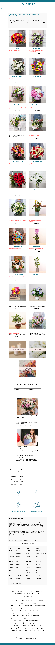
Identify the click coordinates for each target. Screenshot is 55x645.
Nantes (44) (26, 591)
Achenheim (11, 547)
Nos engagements (19, 638)
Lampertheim (13, 482)
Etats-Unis (13, 610)
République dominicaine (40, 623)
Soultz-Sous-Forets (39, 562)
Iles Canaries (43, 612)
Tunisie (20, 630)
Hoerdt (17, 561)
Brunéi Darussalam (25, 605)
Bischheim (11, 555)
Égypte (17, 608)
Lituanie (17, 617)
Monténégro (39, 618)
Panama (21, 622)
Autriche (14, 603)
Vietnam (26, 632)
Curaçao (42, 607)
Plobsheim (28, 572)
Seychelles (41, 627)
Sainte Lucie (36, 627)
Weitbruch (38, 573)
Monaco (34, 618)
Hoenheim (25, 11)
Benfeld (10, 550)
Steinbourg (38, 564)
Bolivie (42, 603)
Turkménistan (25, 630)
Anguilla (11, 602)
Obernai (27, 564)
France (16, 11)
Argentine (31, 602)
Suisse (30, 628)
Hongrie (21, 612)
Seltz (37, 556)
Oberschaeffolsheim (30, 566)
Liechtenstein (12, 617)
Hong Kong (17, 612)
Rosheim (27, 580)
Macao (27, 617)
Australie (43, 602)
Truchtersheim (38, 567)
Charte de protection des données (31, 639)
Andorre (32, 600)
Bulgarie (31, 605)
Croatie (35, 607)
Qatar (34, 623)
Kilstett (17, 572)
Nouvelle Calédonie (29, 620)
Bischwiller (11, 558)
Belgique (37, 603)
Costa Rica (31, 607)
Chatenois (11, 564)
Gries (16, 550)
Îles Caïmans (37, 612)
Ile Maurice (26, 612)
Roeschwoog (28, 578)
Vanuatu (42, 630)
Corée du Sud (25, 607)
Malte (44, 617)
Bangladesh (33, 603)
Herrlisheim (18, 556)
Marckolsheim (18, 583)
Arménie (35, 602)
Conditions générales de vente (31, 638)
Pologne (12, 623)
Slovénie (17, 628)
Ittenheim (17, 569)
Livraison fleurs (11, 11)
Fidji (17, 610)
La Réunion (33, 615)
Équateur (34, 608)
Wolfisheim (22, 478)
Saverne (27, 583)
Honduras (12, 612)
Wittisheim (38, 580)
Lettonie (37, 615)
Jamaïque (34, 613)
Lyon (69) (14, 591)
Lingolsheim (22, 479)
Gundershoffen (18, 553)
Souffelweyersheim (15, 476)
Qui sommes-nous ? (19, 637)
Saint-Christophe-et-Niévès (31, 625)
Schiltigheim (13, 475)
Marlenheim (28, 547)
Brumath (10, 562)
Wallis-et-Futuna (32, 632)
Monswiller (28, 553)
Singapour (13, 628)
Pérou (39, 622)
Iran (24, 613)
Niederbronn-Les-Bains (30, 559)
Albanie (23, 600)
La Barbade (28, 615)
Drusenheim (11, 569)
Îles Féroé (13, 613)
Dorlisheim (11, 567)
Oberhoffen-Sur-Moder (30, 562)
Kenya (14, 615)
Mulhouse (22, 482)
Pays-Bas (35, 622)
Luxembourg (23, 617)
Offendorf (28, 567)
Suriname (34, 628)
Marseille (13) (20, 591)
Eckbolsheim (22, 476)
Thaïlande (42, 628)
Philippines (43, 622)
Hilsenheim (18, 558)
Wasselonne (38, 572)
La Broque (17, 573)
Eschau (10, 578)
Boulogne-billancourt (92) (22, 590)
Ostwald (21, 481)
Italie (31, 613)
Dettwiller (11, 566)
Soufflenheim (38, 561)
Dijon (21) (35, 590)
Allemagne (27, 600)
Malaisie (40, 617)
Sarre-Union (28, 581)
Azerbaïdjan (19, 603)
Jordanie (42, 613)
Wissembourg (38, 578)
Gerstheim (17, 547)
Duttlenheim (11, 570)
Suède (26, 628)
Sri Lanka (22, 628)
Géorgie (25, 610)
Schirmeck (38, 550)
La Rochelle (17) (40, 590)
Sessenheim (38, 558)
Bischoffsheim (12, 556)
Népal (43, 618)
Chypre (16, 607)
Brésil (20, 605)
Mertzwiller (28, 550)
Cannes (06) (30, 590)
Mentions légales (28, 637)
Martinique (16, 618)
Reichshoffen (28, 573)
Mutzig (27, 558)
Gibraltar (29, 610)
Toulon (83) (25, 593)
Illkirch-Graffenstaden (20, 566)
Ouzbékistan (12, 622)
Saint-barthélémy (22, 625)
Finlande (21, 610)
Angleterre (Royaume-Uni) (39, 600)
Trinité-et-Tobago (14, 630)
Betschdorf (11, 553)
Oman (42, 620)
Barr (10, 548)
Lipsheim (17, 581)
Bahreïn (28, 603)
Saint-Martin (39, 625)
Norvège (22, 620)
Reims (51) (40, 591)
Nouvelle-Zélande (36, 620)
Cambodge (36, 605)
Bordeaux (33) (14, 590)
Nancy (21, 484)
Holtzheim (17, 562)
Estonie (43, 608)
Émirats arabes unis (28, 608)
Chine (12, 607)
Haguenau (17, 555)
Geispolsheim (11, 583)
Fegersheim (11, 580)
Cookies (27, 641)
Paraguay (25, 622)
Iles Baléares (32, 612)
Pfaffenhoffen (28, 570)
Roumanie (16, 625)
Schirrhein (38, 551)
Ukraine (34, 630)
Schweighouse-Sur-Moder (41, 553)
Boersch (10, 559)
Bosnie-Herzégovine (14, 605)
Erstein (10, 577)
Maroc (12, 618)
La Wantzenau (18, 575)
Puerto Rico (30, 623)
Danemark (12, 608)
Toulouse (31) (30, 593)
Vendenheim (22, 475)
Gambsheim (11, 581)
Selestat (37, 555)
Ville (36, 570)
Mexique (25, 618)
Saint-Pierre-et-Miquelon (16, 627)
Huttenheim (18, 564)
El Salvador (21, 608)
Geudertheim (18, 548)
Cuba (39, 607)
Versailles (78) (36, 593)
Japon (39, 613)
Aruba (40, 602)
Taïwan (38, 628)
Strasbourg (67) (19, 593)
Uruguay (38, 630)
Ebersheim (11, 572)
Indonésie (20, 613)
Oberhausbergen (14, 481)
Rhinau (27, 577)
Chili (44, 605)
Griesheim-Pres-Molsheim (20, 551)
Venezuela (22, 632)
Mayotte (21, 618)
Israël (28, 613)
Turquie (30, 630)
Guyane (42, 610)
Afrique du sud (17, 600)
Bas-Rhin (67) (20, 11)
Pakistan (17, 622)
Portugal (24, 623)
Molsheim (28, 551)
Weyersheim (38, 575)
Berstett (10, 551)
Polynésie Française (18, 623)
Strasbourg (13, 479)
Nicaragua (14, 620)
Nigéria (19, 620)
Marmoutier (28, 548)
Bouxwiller (11, 561)
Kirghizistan (18, 615)
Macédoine (32, 617)
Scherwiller (38, 547)
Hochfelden (18, 559)
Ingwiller (17, 567)
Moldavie (29, 618)
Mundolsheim (13, 484)
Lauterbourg (18, 578)
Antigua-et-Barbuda (18, 602)
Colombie (20, 607)
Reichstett (13, 478)
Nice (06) (30, 591)
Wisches (37, 577)
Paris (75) (35, 591)
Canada (40, 605)
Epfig (10, 575)
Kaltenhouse (18, 570)
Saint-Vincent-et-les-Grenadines (27, 627)
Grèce (33, 610)
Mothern (27, 555)
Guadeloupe (38, 610)
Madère (36, 617)
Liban (41, 615)
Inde (17, 613)
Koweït (23, 615)
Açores (12, 600)
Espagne (39, 608)
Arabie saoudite (25, 602)
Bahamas (23, 603)
